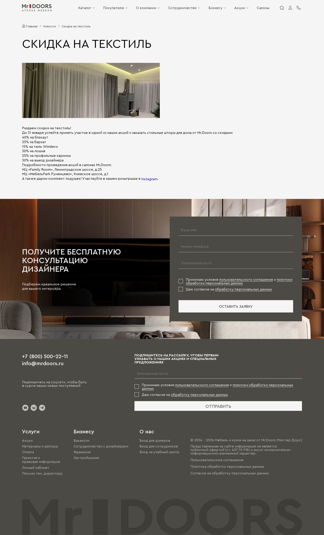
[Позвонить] (298, 7)
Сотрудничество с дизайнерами (101, 446)
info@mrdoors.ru (43, 363)
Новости (49, 26)
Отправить (218, 406)
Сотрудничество (182, 7)
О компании (146, 7)
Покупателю (113, 7)
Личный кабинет (35, 467)
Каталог (84, 7)
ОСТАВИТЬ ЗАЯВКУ (236, 306)
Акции (239, 7)
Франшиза (82, 452)
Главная (31, 26)
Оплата (28, 452)
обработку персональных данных (243, 289)
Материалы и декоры (40, 446)
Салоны (263, 7)
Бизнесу (215, 7)
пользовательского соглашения (246, 279)
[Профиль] (290, 7)
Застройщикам (86, 457)
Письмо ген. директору (42, 473)
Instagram (149, 179)
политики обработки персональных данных (239, 281)
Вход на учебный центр (159, 452)
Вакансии (81, 440)
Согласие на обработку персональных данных (229, 473)
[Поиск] (281, 7)
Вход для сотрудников (159, 446)
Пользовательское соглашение (217, 460)
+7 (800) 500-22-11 (45, 356)
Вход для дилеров (155, 440)
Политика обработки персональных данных (227, 466)
